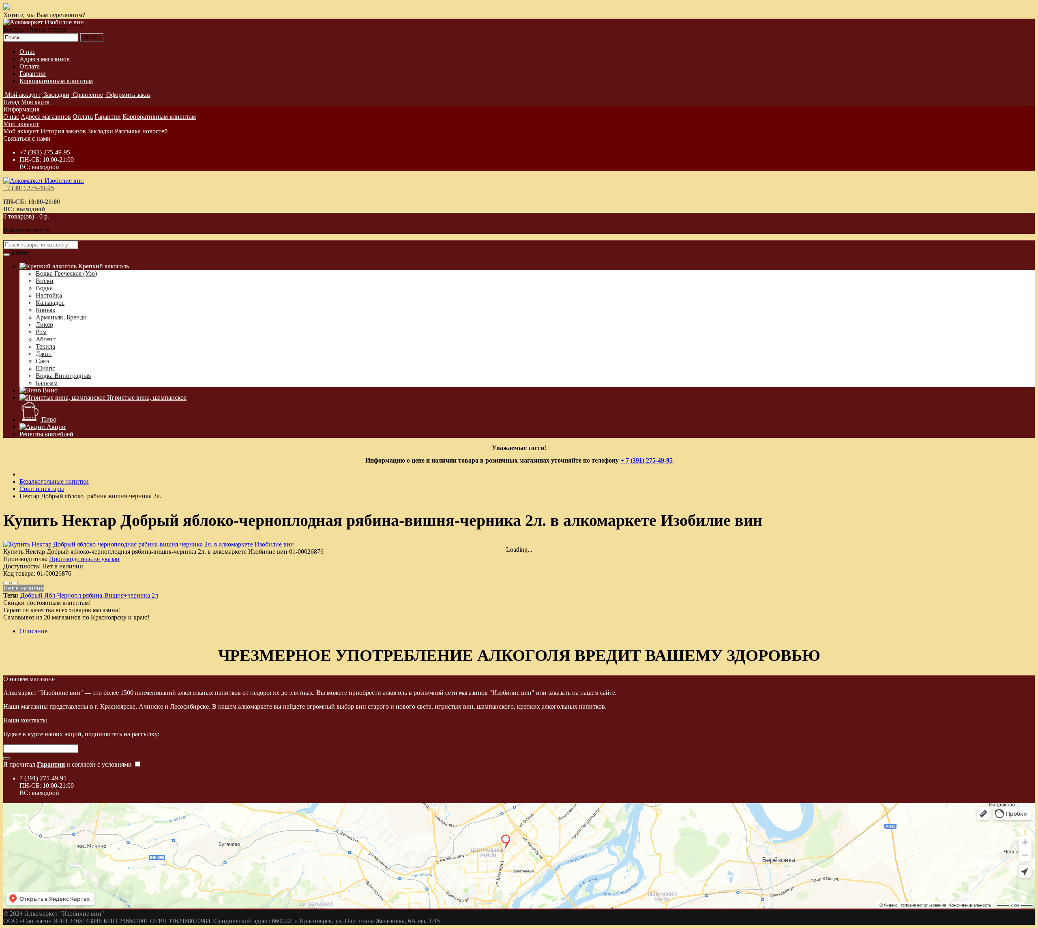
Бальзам (47, 382)
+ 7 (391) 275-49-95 (646, 460)
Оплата (29, 66)
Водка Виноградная (63, 375)
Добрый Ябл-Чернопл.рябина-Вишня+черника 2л (89, 595)
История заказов (63, 131)
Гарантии (32, 73)
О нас (27, 51)
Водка (44, 288)
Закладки (100, 131)
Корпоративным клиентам (56, 80)
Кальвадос (50, 302)
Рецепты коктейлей (46, 434)
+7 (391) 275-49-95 (44, 152)
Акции (55, 426)
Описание (33, 631)
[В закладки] (6, 583)
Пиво (48, 419)
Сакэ (42, 361)
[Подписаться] (6, 758)
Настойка (49, 295)
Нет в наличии (23, 588)
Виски (45, 280)
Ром (41, 331)
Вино (49, 390)
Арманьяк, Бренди (61, 317)
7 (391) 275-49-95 (42, 778)
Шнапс (45, 368)
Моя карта (35, 102)
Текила (45, 346)
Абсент (46, 339)
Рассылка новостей (141, 131)
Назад (11, 102)
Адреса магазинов (44, 59)
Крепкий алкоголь (103, 266)
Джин (44, 353)
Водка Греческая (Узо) (66, 273)
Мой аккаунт (21, 123)
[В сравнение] (14, 583)
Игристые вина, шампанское (146, 397)
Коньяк (46, 309)
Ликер (44, 324)
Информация (21, 109)
